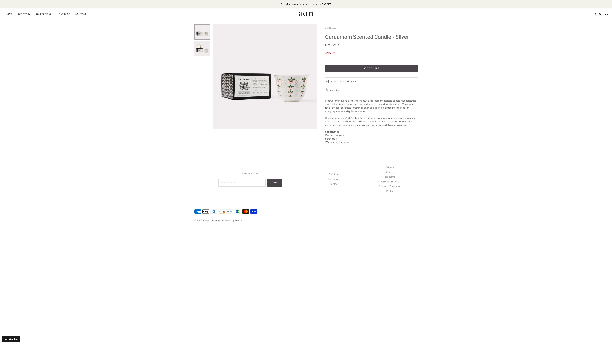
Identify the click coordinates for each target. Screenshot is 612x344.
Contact (80, 14)
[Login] (600, 14)
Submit (274, 182)
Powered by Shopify (232, 220)
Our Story (23, 14)
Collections (334, 179)
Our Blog (64, 14)
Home (9, 14)
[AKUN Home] (306, 14)
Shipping (390, 176)
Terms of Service (390, 181)
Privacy (390, 167)
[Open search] (595, 14)
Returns (389, 171)
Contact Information (389, 186)
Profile (389, 191)
